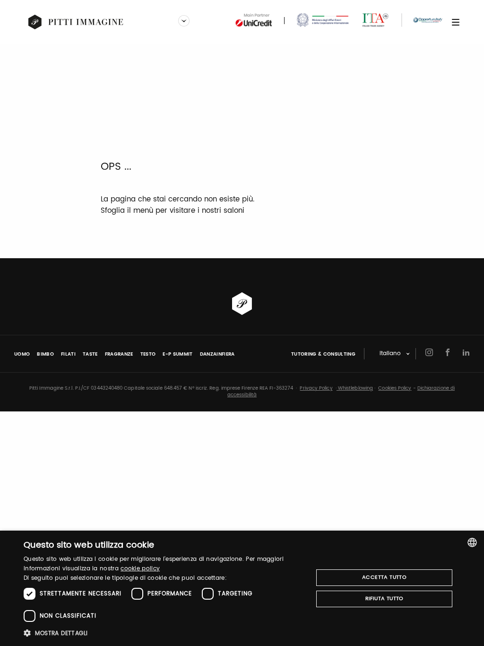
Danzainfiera (217, 354)
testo (148, 354)
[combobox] (472, 542)
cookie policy (140, 568)
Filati (68, 354)
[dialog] (242, 588)
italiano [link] (390, 354)
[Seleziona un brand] (184, 21)
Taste (90, 354)
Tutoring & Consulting (323, 354)
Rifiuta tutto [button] (384, 598)
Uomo (22, 354)
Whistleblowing (355, 388)
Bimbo (45, 354)
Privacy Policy (316, 388)
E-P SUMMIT (177, 354)
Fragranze (119, 354)
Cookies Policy (394, 388)
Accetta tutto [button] (384, 577)
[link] (76, 22)
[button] (164, 633)
